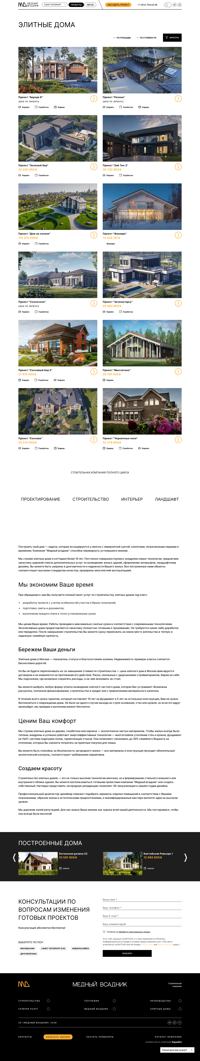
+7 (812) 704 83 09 (147, 4)
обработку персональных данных (134, 932)
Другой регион (28, 954)
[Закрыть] (191, 1050)
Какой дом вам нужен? (174, 1050)
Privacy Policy (147, 944)
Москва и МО (27, 948)
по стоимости (148, 38)
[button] (24, 70)
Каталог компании (168, 1037)
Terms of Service (165, 944)
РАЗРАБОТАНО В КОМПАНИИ (158, 1042)
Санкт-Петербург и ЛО (53, 948)
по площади (124, 38)
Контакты (25, 1037)
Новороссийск (80, 948)
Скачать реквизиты (100, 1037)
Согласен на (128, 932)
